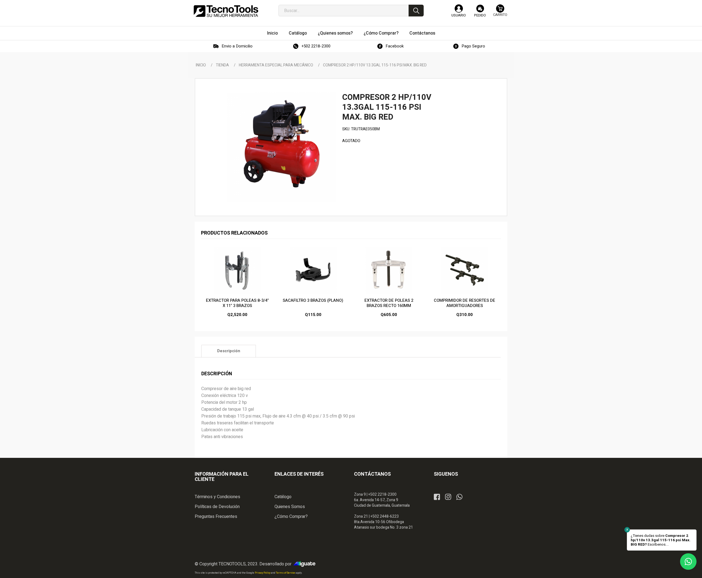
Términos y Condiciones (217, 497)
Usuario (458, 15)
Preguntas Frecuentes (216, 516)
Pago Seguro (473, 46)
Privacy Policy (263, 573)
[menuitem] (272, 33)
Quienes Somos (289, 506)
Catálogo (282, 497)
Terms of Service (286, 573)
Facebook (395, 46)
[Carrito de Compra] (500, 13)
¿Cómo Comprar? (291, 516)
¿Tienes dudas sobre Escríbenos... (660, 540)
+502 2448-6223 (384, 516)
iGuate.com (305, 564)
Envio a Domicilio (237, 46)
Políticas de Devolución (217, 506)
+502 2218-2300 (315, 46)
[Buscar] (416, 10)
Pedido (480, 15)
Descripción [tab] (228, 351)
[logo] (226, 11)
